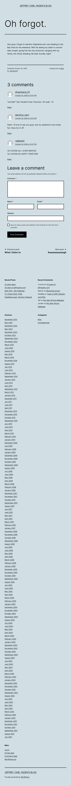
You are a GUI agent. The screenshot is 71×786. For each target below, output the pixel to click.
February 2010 (10, 437)
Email (40, 201)
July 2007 (8, 509)
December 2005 (11, 569)
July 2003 (8, 661)
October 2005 (10, 576)
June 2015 (9, 370)
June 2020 (9, 348)
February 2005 (10, 601)
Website (10, 213)
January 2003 (10, 680)
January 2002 (10, 718)
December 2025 (11, 320)
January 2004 (10, 642)
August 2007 (10, 506)
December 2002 (11, 683)
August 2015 (9, 364)
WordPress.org (10, 759)
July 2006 (8, 547)
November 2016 (11, 361)
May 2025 (8, 323)
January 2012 (10, 395)
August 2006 (10, 544)
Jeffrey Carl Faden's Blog (35, 5)
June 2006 (9, 550)
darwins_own (22, 115)
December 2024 (11, 326)
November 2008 (11, 459)
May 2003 (8, 667)
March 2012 (9, 392)
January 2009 (10, 452)
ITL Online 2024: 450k (13, 294)
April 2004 (9, 633)
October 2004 (10, 614)
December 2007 (11, 493)
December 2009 (11, 443)
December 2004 (11, 607)
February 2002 (10, 715)
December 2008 (11, 456)
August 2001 (9, 734)
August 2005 (10, 582)
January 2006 (10, 566)
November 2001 (11, 724)
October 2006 (10, 538)
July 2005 (8, 585)
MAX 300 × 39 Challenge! (15, 291)
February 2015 (10, 373)
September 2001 (11, 731)
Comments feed (11, 756)
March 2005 (9, 598)
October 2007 (10, 500)
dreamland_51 (22, 92)
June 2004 (9, 626)
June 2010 (9, 427)
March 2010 (9, 433)
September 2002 (11, 693)
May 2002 (8, 705)
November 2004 (11, 610)
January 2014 (10, 380)
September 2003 (11, 655)
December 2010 (11, 411)
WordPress (25, 777)
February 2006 (10, 563)
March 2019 (9, 357)
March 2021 (9, 345)
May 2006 (8, 554)
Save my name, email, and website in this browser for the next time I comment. (34, 226)
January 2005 (10, 604)
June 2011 (8, 405)
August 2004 (10, 620)
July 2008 (8, 471)
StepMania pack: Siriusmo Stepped (18, 297)
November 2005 (11, 573)
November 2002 (11, 686)
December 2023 (11, 332)
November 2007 (11, 497)
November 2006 (11, 535)
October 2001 (10, 727)
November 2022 (11, 342)
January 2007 (10, 528)
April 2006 (9, 557)
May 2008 (8, 478)
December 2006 (11, 531)
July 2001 (8, 737)
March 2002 (9, 712)
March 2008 (9, 484)
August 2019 (9, 351)
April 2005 (9, 595)
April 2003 (9, 671)
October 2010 (10, 418)
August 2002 (10, 696)
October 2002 (10, 690)
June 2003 (9, 664)
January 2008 (10, 490)
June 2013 (9, 383)
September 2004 (11, 617)
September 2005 (11, 579)
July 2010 (8, 424)
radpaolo (19, 140)
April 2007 (9, 519)
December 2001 (11, 721)
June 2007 (9, 512)
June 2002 (9, 702)
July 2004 (8, 623)
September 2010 (11, 421)
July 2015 (8, 367)
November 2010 (11, 414)
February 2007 (10, 525)
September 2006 (11, 541)
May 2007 (8, 516)
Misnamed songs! (53, 291)
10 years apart (10, 284)
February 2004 (10, 639)
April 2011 (8, 408)
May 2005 (8, 591)
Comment (11, 178)
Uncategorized (43, 323)
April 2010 (8, 430)
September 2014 (11, 376)
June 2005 (9, 588)
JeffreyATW (14, 71)
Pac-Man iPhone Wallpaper (53, 300)
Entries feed (9, 753)
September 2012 (11, 389)
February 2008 (10, 487)
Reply (9, 107)
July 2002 (8, 699)
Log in (7, 750)
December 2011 (11, 399)
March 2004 (9, 636)
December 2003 (11, 645)
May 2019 (8, 354)
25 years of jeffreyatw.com (15, 288)
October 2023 (10, 335)
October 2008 (10, 462)
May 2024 (9, 329)
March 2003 (9, 674)
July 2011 (8, 402)
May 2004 (9, 629)
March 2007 (9, 522)
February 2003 (10, 677)
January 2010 (10, 440)
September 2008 (11, 465)
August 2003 (10, 658)
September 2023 (11, 338)
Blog (62, 68)
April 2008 (9, 481)
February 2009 (10, 449)
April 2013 (8, 386)
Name (10, 201)
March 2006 (9, 560)
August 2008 (10, 468)
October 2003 (10, 652)
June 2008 (9, 474)
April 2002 (9, 708)
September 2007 (11, 503)
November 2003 (11, 648)
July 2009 (8, 446)
